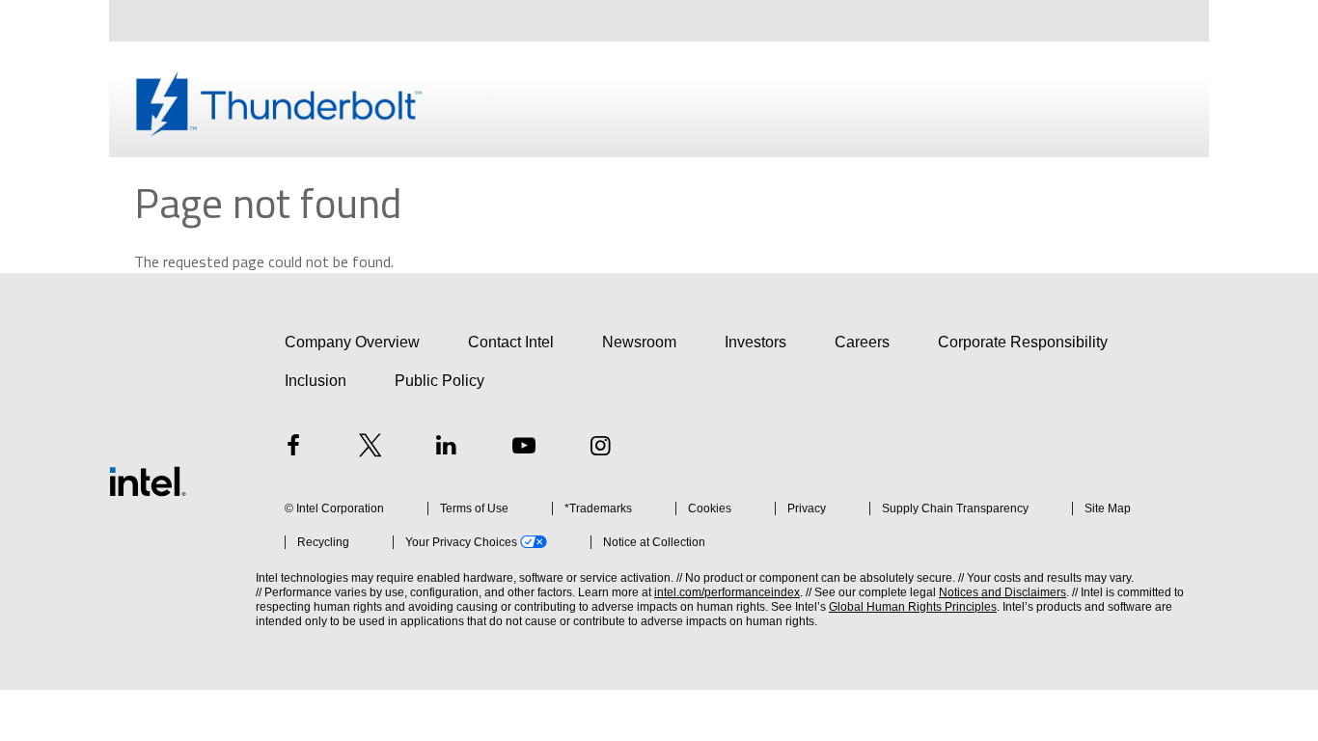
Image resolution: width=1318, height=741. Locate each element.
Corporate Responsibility (1023, 342)
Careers (862, 342)
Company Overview (352, 342)
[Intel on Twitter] (370, 448)
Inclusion (315, 380)
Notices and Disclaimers (1002, 592)
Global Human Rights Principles (913, 607)
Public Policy (439, 380)
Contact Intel (511, 342)
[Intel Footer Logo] (147, 481)
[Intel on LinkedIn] (446, 448)
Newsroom (639, 342)
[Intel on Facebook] (293, 448)
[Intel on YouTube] (524, 448)
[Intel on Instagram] (600, 448)
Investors (755, 342)
